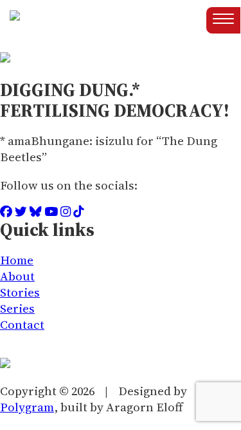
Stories (20, 292)
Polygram (27, 407)
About (17, 276)
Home (16, 260)
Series (17, 308)
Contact (22, 325)
